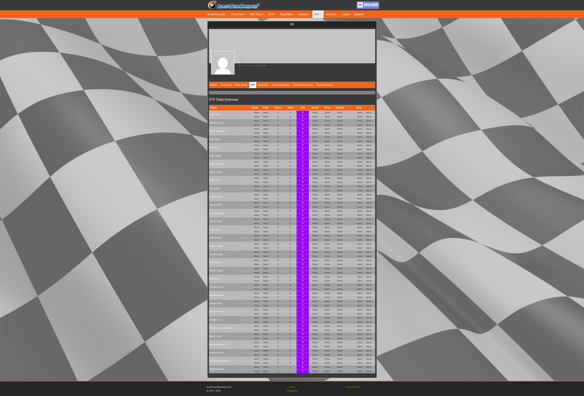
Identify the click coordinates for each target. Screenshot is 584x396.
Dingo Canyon (216, 172)
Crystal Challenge (280, 85)
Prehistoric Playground (220, 328)
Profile (213, 85)
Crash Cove (214, 114)
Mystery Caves (216, 123)
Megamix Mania (216, 369)
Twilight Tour (215, 320)
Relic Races (241, 85)
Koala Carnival (216, 352)
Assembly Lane (216, 295)
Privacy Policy (353, 387)
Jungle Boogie (216, 254)
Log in (346, 14)
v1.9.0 (292, 387)
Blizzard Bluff (215, 205)
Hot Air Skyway (216, 213)
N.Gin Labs (214, 229)
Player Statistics (324, 85)
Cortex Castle (215, 221)
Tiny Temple (215, 262)
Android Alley (215, 303)
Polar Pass (214, 180)
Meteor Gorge (215, 270)
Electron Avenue (217, 311)
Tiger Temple (215, 155)
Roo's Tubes (214, 139)
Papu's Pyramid (216, 164)
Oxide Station (215, 238)
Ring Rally (263, 85)
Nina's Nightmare (217, 344)
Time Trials (226, 85)
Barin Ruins (214, 278)
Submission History (303, 85)
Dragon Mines (215, 196)
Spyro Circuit (215, 336)
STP (253, 85)
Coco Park (214, 147)
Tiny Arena (214, 188)
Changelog (292, 390)
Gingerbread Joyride (219, 361)
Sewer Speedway (217, 131)
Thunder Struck (216, 287)
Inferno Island (215, 246)
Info (317, 14)
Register (359, 14)
